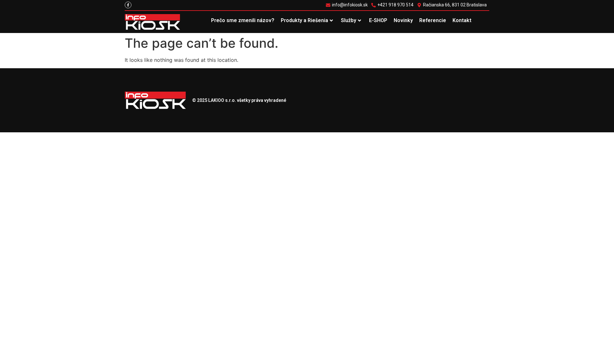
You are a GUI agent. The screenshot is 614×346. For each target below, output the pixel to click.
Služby (348, 20)
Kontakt (462, 20)
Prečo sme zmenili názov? (242, 20)
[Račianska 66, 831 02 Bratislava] (452, 5)
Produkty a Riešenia (304, 20)
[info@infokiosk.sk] (347, 5)
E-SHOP (378, 20)
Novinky (403, 20)
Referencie (432, 20)
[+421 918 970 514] (393, 5)
